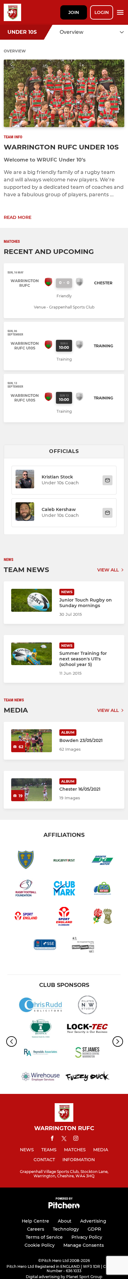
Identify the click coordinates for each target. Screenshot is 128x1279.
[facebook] (52, 1139)
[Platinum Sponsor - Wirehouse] (40, 1077)
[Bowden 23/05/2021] (31, 740)
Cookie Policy (40, 1245)
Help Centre (35, 1221)
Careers (35, 1229)
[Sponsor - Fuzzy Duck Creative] (87, 1077)
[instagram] (76, 1139)
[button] (25, 480)
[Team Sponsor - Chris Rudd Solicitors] (40, 1006)
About (64, 1221)
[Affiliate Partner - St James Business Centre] (87, 1053)
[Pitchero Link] (64, 1207)
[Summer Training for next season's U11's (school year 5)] (31, 653)
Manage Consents (83, 1245)
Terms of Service (44, 1237)
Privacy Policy (86, 1237)
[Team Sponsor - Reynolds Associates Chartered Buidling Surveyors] (40, 1053)
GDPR (94, 1229)
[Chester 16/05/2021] (31, 789)
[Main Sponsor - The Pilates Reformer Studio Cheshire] (87, 1006)
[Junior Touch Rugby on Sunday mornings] (31, 600)
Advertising (93, 1221)
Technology (66, 1229)
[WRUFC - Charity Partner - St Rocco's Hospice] (40, 1029)
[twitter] (64, 1139)
